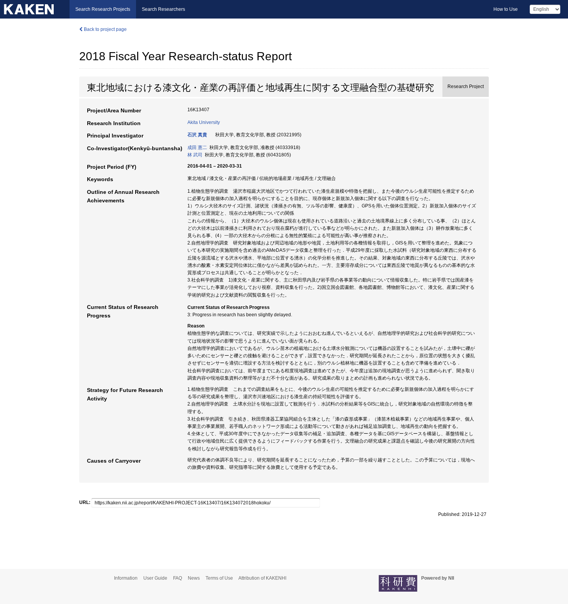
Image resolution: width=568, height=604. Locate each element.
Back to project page (105, 29)
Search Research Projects (102, 9)
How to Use (505, 9)
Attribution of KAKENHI (262, 578)
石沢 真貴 (197, 134)
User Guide (155, 578)
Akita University (203, 122)
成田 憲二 (197, 147)
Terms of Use (219, 578)
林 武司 (194, 155)
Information (126, 578)
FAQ (177, 578)
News (194, 578)
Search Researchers (163, 9)
